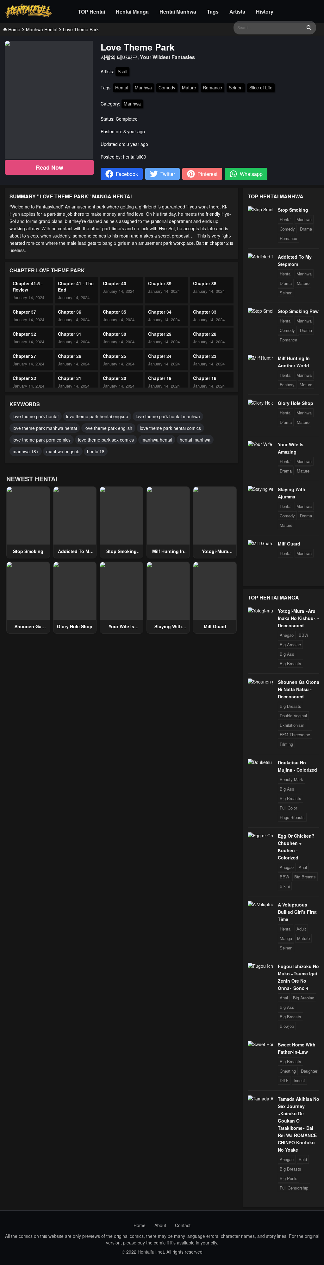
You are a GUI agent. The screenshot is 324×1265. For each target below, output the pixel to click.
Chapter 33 (204, 312)
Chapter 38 (204, 283)
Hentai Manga (132, 11)
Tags (213, 11)
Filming (286, 744)
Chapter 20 (114, 378)
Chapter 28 (204, 334)
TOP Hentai (91, 11)
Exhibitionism (292, 725)
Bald (303, 1159)
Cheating (288, 1071)
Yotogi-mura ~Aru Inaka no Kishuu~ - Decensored (298, 618)
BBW (303, 635)
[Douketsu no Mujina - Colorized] (260, 762)
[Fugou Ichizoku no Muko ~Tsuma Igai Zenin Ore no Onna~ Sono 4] (260, 966)
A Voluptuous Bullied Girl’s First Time (297, 911)
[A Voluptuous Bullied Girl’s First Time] (260, 904)
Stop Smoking (28, 551)
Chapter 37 (24, 312)
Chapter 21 (69, 378)
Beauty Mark (291, 779)
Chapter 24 (159, 356)
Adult (301, 929)
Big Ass (287, 654)
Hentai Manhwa (177, 11)
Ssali (122, 71)
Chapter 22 (24, 378)
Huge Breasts (292, 817)
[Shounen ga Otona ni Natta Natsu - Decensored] (260, 681)
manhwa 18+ (26, 451)
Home (140, 1225)
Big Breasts (290, 663)
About (160, 1225)
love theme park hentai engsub (97, 416)
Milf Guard (215, 626)
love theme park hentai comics (170, 428)
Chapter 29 (159, 334)
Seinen (236, 87)
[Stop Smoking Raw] (260, 311)
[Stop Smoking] (260, 209)
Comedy (167, 87)
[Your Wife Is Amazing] (260, 444)
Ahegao (287, 635)
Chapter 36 (69, 312)
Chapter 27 (24, 356)
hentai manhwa (195, 440)
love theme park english (108, 428)
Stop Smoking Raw (298, 311)
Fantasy (287, 385)
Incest (299, 1080)
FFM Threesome (295, 735)
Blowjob (287, 1026)
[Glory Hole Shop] (260, 403)
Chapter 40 (114, 283)
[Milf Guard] (260, 543)
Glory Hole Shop (74, 626)
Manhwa (143, 87)
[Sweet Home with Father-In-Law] (260, 1044)
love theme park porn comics (42, 440)
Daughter (309, 1071)
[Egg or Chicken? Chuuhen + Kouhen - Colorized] (260, 835)
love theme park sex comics (106, 440)
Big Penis (288, 1178)
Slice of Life (260, 87)
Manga (286, 938)
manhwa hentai (156, 440)
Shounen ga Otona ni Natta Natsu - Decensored (298, 689)
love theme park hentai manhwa (168, 416)
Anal (303, 867)
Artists (237, 11)
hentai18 (95, 451)
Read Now (49, 167)
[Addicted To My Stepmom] (260, 256)
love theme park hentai (36, 416)
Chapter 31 (69, 334)
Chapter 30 (114, 334)
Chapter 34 (159, 312)
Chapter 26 (69, 356)
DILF (284, 1080)
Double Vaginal (293, 716)
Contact (182, 1225)
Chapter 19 (159, 378)
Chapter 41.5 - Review (28, 286)
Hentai (121, 87)
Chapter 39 (159, 283)
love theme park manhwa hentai (45, 428)
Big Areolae (290, 645)
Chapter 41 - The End (76, 286)
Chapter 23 (204, 356)
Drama (306, 229)
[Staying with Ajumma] (260, 489)
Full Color (288, 808)
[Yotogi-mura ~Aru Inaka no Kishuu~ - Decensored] (260, 610)
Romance (212, 87)
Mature (189, 87)
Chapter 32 (24, 334)
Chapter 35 (114, 312)
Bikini (285, 886)
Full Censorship (294, 1188)
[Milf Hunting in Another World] (260, 358)
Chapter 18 (204, 378)
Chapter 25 (114, 356)
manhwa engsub (62, 451)
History (264, 11)
